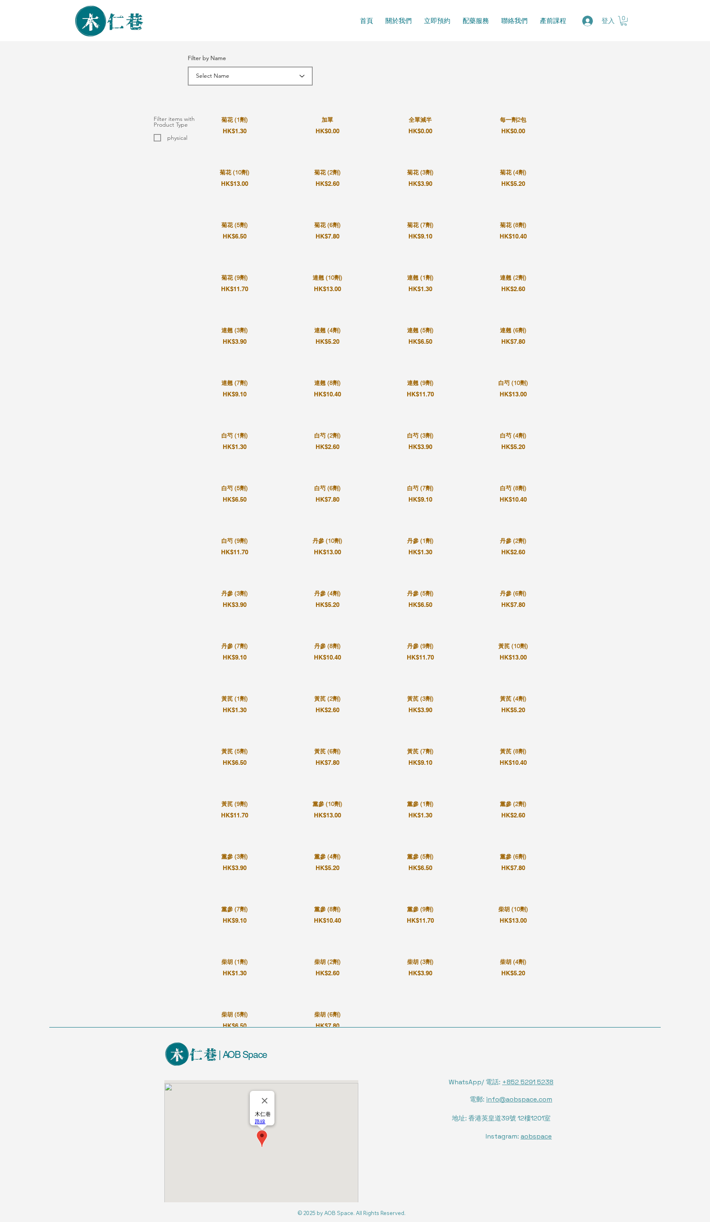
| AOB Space (242, 1054)
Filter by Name (207, 58)
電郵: (511, 1099)
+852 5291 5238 (527, 1082)
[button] (623, 21)
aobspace (536, 1136)
